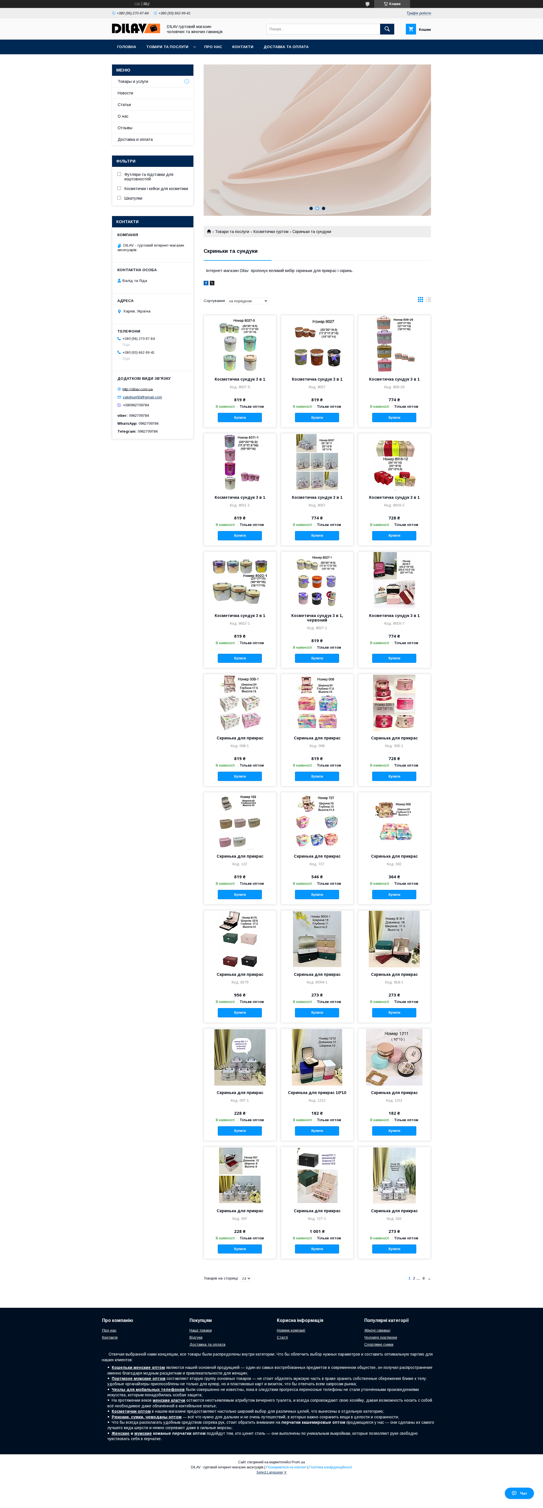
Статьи (124, 104)
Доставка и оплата (135, 139)
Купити (240, 418)
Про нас (213, 47)
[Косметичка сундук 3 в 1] (240, 343)
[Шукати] (387, 29)
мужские (143, 1433)
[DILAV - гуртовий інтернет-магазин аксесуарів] (136, 32)
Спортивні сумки (378, 1344)
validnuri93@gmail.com (142, 397)
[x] (212, 284)
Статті (282, 1337)
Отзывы (125, 128)
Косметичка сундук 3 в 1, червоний (317, 617)
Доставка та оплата (286, 47)
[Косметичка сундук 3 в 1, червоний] (317, 580)
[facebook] (206, 284)
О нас (123, 116)
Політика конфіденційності (330, 1467)
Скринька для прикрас (240, 738)
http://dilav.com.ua (137, 389)
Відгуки (195, 1337)
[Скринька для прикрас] (240, 702)
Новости (125, 93)
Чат (523, 1493)
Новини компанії (291, 1330)
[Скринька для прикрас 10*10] (317, 1057)
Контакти (242, 47)
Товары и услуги (133, 81)
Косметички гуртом (270, 231)
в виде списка (428, 301)
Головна (126, 47)
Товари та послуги (167, 47)
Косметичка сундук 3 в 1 (240, 379)
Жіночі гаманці (377, 1330)
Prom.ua (298, 1462)
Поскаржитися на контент (286, 1467)
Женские (121, 1433)
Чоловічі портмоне (380, 1337)
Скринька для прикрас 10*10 (317, 1092)
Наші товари (200, 1330)
